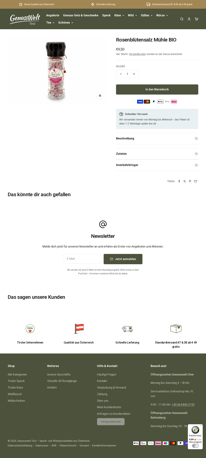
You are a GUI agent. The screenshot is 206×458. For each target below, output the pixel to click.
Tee (48, 22)
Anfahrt (52, 387)
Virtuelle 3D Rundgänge (62, 381)
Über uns (102, 400)
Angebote (52, 15)
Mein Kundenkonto (109, 407)
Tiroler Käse (15, 387)
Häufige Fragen (106, 374)
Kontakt (102, 381)
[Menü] (201, 426)
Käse (117, 15)
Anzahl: (120, 66)
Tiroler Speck (16, 381)
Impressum (41, 445)
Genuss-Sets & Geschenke (80, 15)
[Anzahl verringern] (121, 74)
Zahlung (102, 394)
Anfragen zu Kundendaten (113, 413)
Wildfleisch (15, 394)
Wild (131, 15)
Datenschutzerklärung (20, 445)
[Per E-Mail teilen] (195, 181)
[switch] (195, 446)
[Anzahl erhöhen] (134, 74)
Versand (84, 445)
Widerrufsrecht (68, 445)
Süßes (145, 15)
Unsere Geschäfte (58, 374)
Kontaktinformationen (104, 445)
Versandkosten (137, 54)
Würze (160, 15)
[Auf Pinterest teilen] (190, 181)
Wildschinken (16, 400)
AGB (54, 445)
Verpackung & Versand (111, 387)
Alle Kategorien (17, 374)
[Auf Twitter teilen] (184, 181)
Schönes (64, 22)
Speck (106, 15)
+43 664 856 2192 (183, 404)
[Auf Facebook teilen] (179, 181)
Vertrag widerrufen (111, 421)
